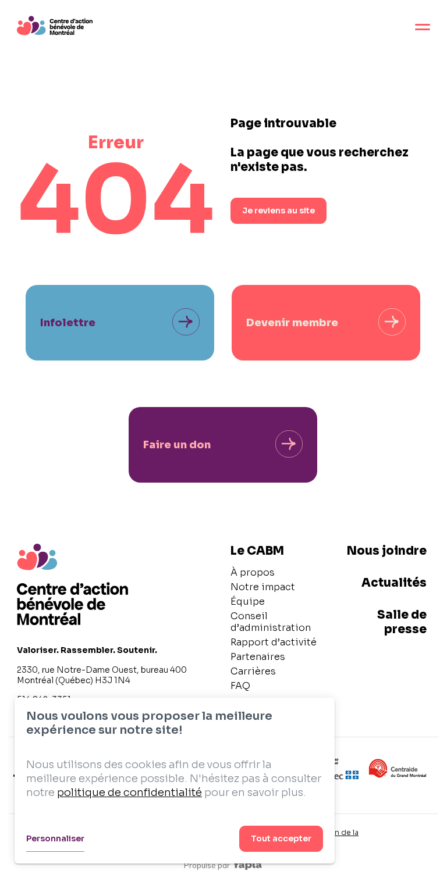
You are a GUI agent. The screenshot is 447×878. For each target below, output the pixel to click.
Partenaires (257, 657)
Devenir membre (292, 322)
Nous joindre (387, 551)
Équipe (247, 601)
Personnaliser (55, 838)
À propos (252, 572)
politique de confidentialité (129, 792)
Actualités (394, 583)
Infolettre (67, 322)
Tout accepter (281, 838)
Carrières (253, 671)
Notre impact (262, 587)
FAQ (240, 686)
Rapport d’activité (273, 642)
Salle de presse (402, 622)
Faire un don (177, 444)
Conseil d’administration (270, 622)
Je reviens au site (278, 210)
